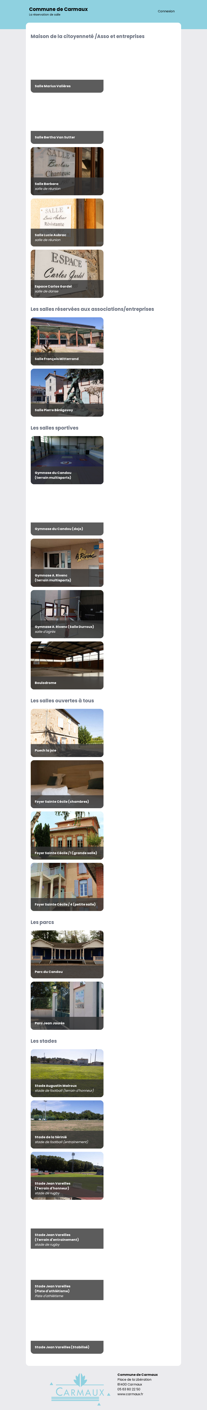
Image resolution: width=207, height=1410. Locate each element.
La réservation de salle (58, 11)
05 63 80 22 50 (128, 1389)
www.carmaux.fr (130, 1394)
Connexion (166, 11)
